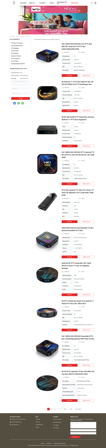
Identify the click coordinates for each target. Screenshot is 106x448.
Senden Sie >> (75, 436)
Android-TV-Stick (16, 56)
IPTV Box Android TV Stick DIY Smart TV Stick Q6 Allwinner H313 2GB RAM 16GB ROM (78, 192)
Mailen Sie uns (86, 75)
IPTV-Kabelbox (15, 48)
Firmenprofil (38, 419)
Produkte (18, 36)
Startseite (12, 36)
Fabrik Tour (38, 421)
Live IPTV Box (15, 51)
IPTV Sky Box (14, 53)
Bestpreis (69, 75)
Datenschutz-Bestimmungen (59, 443)
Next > (65, 409)
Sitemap (42, 443)
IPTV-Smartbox (15, 58)
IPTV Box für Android (17, 43)
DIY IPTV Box (14, 61)
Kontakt (21, 98)
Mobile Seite (49, 443)
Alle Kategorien (56, 427)
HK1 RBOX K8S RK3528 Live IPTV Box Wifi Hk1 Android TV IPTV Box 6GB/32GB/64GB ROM (77, 46)
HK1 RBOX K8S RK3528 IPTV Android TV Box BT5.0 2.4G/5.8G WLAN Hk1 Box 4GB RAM (78, 154)
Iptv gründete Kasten (17, 45)
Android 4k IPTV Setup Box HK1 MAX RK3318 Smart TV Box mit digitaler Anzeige (76, 265)
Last (71, 409)
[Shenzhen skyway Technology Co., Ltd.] (14, 2)
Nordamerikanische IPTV (18, 63)
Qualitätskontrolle (39, 424)
